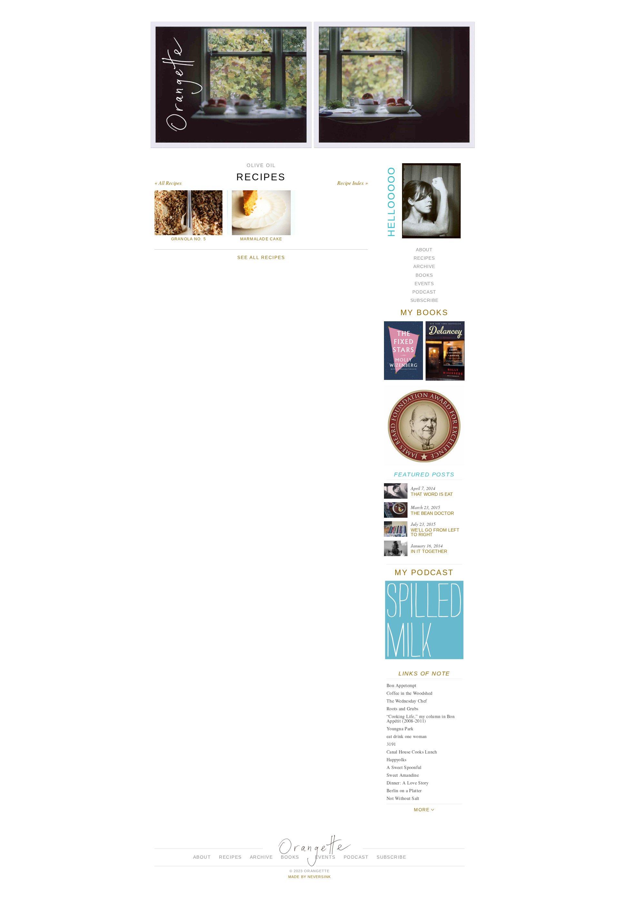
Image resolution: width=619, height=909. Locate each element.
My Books (424, 312)
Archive (424, 266)
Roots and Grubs (402, 708)
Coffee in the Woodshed (409, 693)
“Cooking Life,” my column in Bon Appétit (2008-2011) (421, 718)
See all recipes (261, 257)
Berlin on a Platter (404, 790)
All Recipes (170, 182)
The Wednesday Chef (407, 701)
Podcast (424, 292)
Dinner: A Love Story (408, 783)
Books (424, 275)
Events (424, 283)
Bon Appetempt (402, 685)
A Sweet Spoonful (404, 767)
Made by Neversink (309, 877)
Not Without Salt (403, 798)
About (424, 249)
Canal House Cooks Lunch (412, 752)
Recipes (424, 258)
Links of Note (424, 673)
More (421, 809)
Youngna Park (400, 728)
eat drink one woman (407, 736)
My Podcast (424, 572)
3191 (391, 744)
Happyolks (397, 759)
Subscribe (424, 300)
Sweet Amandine (403, 775)
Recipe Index (350, 182)
